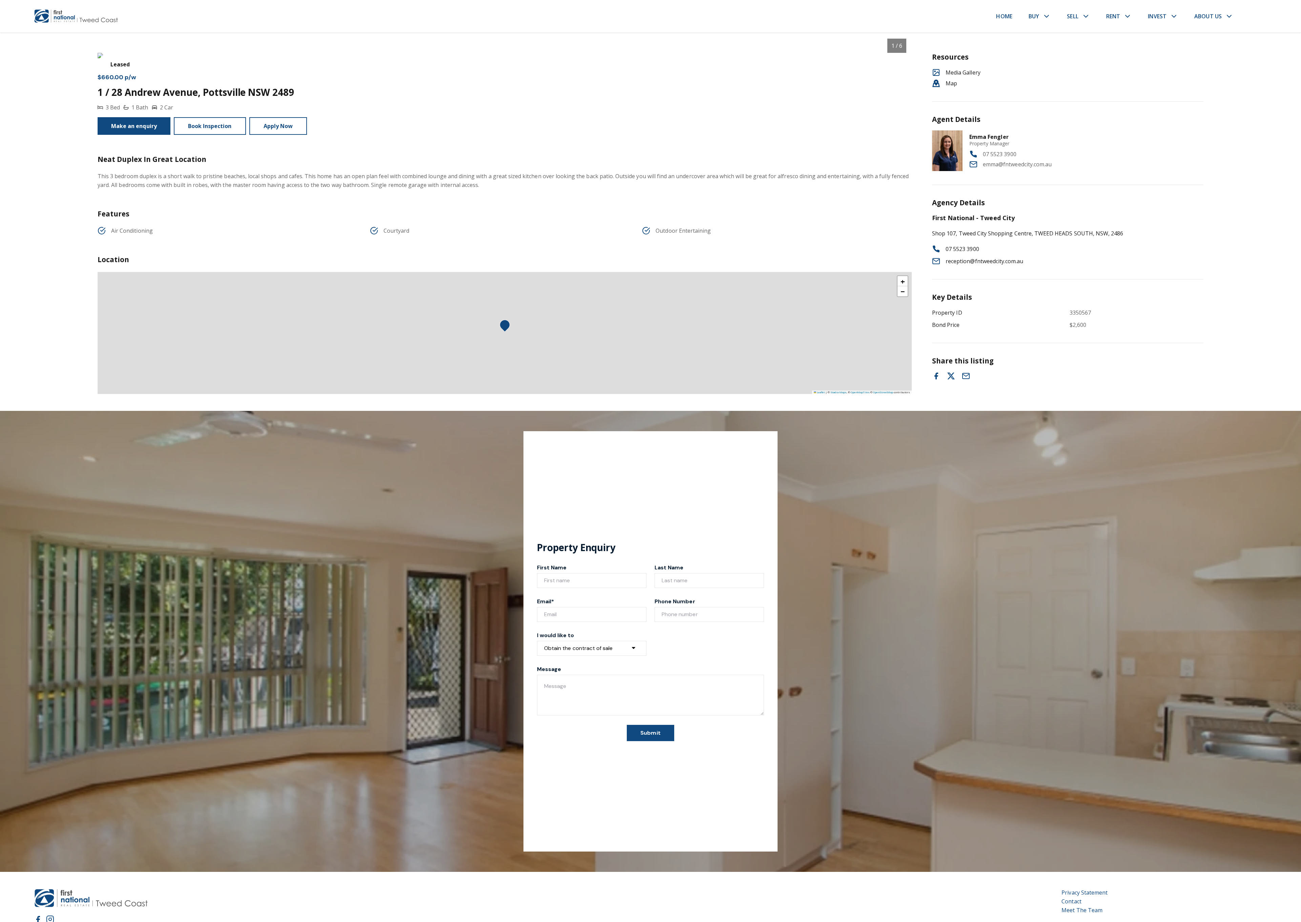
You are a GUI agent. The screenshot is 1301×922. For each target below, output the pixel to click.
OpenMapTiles (860, 392)
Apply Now (278, 126)
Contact (1071, 901)
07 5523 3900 (999, 154)
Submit (650, 732)
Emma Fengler (989, 137)
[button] (507, 327)
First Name (552, 567)
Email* (545, 601)
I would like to (555, 635)
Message (549, 669)
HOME (1004, 16)
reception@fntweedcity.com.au (984, 261)
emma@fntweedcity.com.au (1017, 164)
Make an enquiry (134, 126)
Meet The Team (1081, 910)
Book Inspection (210, 126)
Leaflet (820, 392)
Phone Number (675, 601)
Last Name (669, 567)
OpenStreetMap (883, 392)
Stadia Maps (838, 392)
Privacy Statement (1084, 892)
